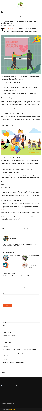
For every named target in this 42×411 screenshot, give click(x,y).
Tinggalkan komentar (11, 25)
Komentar (5, 278)
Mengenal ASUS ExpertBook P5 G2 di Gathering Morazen (13, 345)
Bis (1, 175)
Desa (22, 218)
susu (2, 209)
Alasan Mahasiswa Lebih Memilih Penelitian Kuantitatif (13, 362)
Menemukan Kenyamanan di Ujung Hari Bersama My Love (15, 257)
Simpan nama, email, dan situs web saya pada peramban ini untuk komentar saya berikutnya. (19, 301)
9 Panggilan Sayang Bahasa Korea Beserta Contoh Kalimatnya (33, 264)
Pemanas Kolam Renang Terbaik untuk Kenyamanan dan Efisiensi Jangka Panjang (19, 349)
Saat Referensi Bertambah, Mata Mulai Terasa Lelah (12, 358)
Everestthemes (12, 409)
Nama (4, 287)
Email (23, 287)
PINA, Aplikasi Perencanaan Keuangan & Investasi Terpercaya (10, 229)
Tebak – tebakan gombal (9, 28)
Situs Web (5, 293)
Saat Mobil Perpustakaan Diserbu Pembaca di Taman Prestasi (34, 257)
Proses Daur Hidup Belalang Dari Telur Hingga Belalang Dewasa (32, 229)
